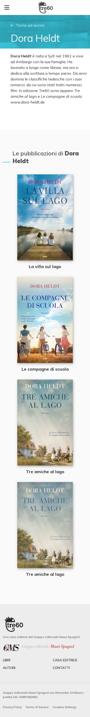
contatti (61, 668)
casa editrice (65, 660)
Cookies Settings (65, 707)
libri (6, 660)
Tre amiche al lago (45, 471)
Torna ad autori (30, 25)
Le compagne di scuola (45, 369)
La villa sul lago (45, 266)
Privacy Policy (12, 707)
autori (9, 668)
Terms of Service (37, 707)
